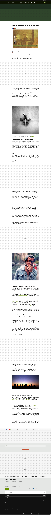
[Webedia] (44, 0)
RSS (35, 488)
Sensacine (18, 498)
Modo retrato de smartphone (34, 476)
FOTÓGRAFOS (33, 2)
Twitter (13, 28)
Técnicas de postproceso (13, 483)
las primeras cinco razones (28, 55)
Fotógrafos (20, 481)
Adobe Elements (14, 486)
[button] (16, 51)
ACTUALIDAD (8, 2)
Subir (44, 495)
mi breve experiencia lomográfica (31, 292)
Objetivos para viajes (27, 476)
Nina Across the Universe (22, 425)
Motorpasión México (30, 508)
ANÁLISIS (13, 2)
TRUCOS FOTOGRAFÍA (19, 2)
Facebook (12, 28)
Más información (31, 514)
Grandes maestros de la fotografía (7, 487)
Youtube (32, 488)
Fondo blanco (17, 476)
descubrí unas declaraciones (27, 305)
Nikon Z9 (43, 476)
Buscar (45, 492)
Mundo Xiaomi (6, 503)
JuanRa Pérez (32, 136)
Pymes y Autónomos (43, 500)
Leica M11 (40, 476)
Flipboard (43, 2)
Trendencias (36, 498)
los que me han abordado (23, 295)
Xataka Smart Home (6, 502)
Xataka (5, 498)
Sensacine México (19, 508)
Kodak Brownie (14, 399)
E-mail (15, 28)
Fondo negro (22, 476)
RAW (19, 486)
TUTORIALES (25, 2)
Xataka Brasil (6, 509)
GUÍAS (29, 2)
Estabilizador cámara (12, 476)
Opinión (16, 429)
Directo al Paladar (25, 498)
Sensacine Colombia (18, 509)
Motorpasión (30, 498)
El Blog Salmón (43, 498)
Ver (25, 449)
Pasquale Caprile (19, 306)
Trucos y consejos (14, 481)
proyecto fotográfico (33, 405)
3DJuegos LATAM (13, 508)
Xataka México (6, 508)
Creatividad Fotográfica (30, 429)
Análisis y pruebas (7, 481)
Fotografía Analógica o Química (21, 429)
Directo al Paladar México (25, 508)
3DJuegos (12, 498)
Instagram (44, 2)
